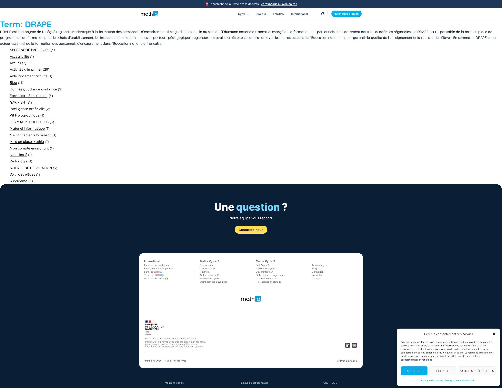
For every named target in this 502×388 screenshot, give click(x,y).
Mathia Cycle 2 (209, 261)
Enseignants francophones (158, 268)
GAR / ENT (18, 102)
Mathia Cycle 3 (265, 261)
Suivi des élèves (22, 174)
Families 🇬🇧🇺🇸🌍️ (153, 271)
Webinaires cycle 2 (210, 278)
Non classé (18, 154)
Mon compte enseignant (29, 148)
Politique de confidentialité (459, 380)
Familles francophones (156, 265)
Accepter (414, 371)
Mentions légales (174, 382)
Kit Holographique (24, 115)
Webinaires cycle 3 (266, 268)
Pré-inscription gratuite (268, 281)
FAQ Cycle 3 (263, 265)
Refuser (442, 371)
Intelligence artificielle (27, 109)
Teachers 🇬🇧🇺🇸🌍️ (154, 275)
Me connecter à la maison (31, 135)
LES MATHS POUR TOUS (29, 122)
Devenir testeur (264, 271)
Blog (13, 82)
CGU (334, 382)
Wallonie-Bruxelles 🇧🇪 (156, 278)
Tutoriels (204, 271)
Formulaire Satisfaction (28, 95)
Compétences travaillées (213, 281)
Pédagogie (18, 161)
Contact (316, 278)
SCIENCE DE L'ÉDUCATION (31, 168)
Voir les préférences (477, 371)
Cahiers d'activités (210, 275)
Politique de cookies (432, 380)
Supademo (18, 181)
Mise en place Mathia (27, 141)
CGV (325, 382)
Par (346, 360)
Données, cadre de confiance (33, 89)
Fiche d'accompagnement (270, 275)
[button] (494, 334)
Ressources (206, 265)
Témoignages (319, 265)
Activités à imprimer (26, 69)
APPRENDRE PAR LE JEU (30, 49)
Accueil (15, 63)
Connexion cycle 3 (266, 278)
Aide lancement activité (28, 76)
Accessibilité (19, 56)
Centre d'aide (207, 268)
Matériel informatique (27, 128)
